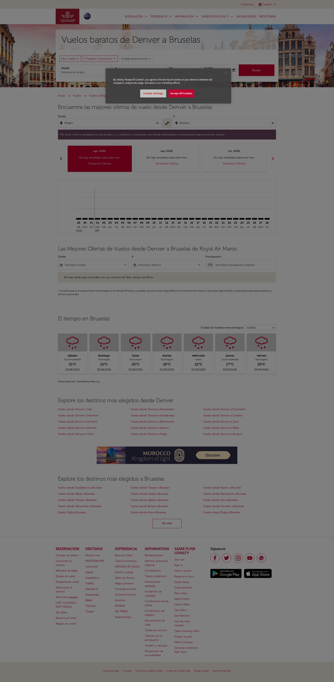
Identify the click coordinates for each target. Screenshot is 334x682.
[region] (168, 86)
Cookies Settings (153, 93)
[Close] (226, 73)
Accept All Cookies (181, 93)
